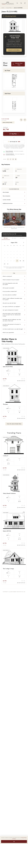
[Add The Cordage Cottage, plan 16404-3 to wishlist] (22, 581)
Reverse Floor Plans (18, 64)
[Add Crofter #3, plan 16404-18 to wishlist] (22, 468)
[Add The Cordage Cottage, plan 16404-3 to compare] (24, 581)
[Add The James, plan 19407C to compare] (24, 416)
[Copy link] (10, 159)
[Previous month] (4, 242)
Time (15, 238)
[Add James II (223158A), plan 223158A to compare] (24, 379)
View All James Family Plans (14, 423)
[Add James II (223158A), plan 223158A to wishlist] (22, 379)
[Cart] (21, 3)
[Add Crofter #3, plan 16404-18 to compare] (24, 468)
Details (23, 238)
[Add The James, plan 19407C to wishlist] (22, 416)
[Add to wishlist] (24, 119)
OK (14, 841)
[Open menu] (25, 3)
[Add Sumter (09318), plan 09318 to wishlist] (22, 543)
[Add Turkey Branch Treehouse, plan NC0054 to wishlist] (22, 505)
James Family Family (7, 122)
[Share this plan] (8, 159)
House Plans (9, 7)
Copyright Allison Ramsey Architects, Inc (14, 591)
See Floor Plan (21, 380)
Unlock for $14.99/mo (14, 50)
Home (3, 7)
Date (6, 238)
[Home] (8, 3)
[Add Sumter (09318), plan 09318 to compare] (24, 543)
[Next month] (23, 242)
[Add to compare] (21, 119)
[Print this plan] (16, 159)
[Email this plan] (13, 159)
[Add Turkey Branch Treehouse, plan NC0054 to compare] (24, 505)
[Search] (17, 3)
